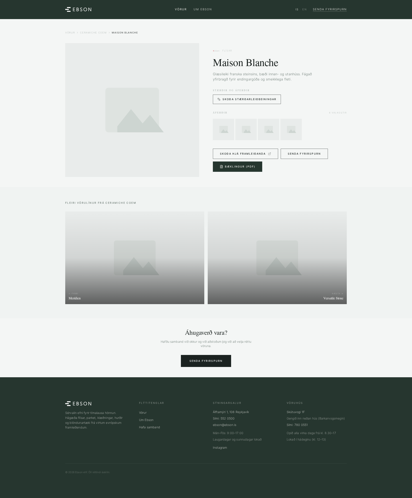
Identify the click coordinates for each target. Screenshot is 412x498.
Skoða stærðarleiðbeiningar (249, 99)
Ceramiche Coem (93, 32)
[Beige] (268, 129)
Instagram (220, 447)
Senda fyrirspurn (330, 9)
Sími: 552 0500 (224, 418)
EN (304, 9)
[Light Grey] (246, 129)
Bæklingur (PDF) (240, 166)
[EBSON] (78, 9)
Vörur (181, 9)
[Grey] (291, 129)
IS (297, 9)
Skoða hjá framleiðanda (243, 153)
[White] (223, 129)
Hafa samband (149, 427)
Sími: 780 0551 (297, 425)
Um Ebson (203, 9)
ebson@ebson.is (224, 425)
